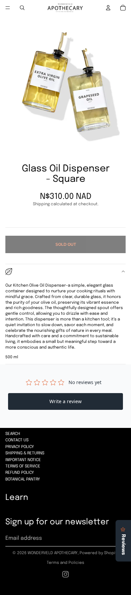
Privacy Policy (19, 447)
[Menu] (7, 7)
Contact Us (17, 440)
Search (12, 434)
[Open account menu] (108, 7)
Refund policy (19, 473)
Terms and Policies (65, 563)
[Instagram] (65, 574)
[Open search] (22, 7)
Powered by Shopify (99, 553)
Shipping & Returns (24, 453)
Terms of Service (22, 466)
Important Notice (23, 460)
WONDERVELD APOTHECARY (53, 553)
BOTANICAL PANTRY (22, 479)
